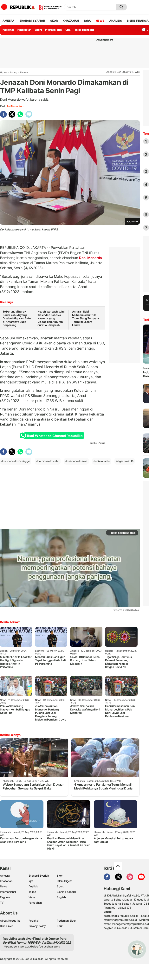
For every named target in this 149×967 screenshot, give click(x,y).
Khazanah (6, 881)
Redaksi (34, 920)
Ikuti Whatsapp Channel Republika (54, 436)
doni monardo (101, 461)
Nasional (8, 29)
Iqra (31, 881)
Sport (38, 29)
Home (3, 72)
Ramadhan (35, 902)
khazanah (71, 20)
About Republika (10, 920)
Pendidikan (24, 29)
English (61, 897)
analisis (115, 20)
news (100, 20)
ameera (8, 20)
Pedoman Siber (66, 920)
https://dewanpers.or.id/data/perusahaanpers (31, 946)
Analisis (33, 886)
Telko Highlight (84, 29)
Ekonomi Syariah (32, 20)
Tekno (32, 891)
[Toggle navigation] (4, 7)
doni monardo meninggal (15, 461)
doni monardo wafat (47, 461)
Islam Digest (64, 881)
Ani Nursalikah (15, 106)
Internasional (53, 29)
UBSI (68, 29)
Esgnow (5, 897)
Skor (59, 875)
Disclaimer (6, 926)
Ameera (5, 875)
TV (2, 902)
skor (53, 20)
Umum (24, 72)
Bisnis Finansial (66, 891)
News (13, 72)
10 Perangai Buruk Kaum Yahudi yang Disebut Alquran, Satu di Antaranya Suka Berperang (17, 318)
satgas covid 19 (124, 461)
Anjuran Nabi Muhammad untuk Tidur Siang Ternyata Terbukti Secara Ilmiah (85, 318)
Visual (32, 897)
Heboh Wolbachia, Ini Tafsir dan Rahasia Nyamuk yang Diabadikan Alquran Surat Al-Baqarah (51, 318)
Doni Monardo (90, 258)
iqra (87, 20)
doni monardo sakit (76, 461)
